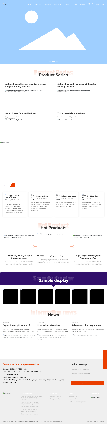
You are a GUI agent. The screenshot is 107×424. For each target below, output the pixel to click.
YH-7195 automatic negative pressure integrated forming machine (87, 256)
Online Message (95, 183)
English (102, 4)
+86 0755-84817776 (18, 372)
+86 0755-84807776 (33, 372)
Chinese (97, 4)
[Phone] (105, 351)
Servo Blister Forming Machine (20, 113)
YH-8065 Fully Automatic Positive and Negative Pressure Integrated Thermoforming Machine (53, 257)
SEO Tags (89, 421)
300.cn (102, 421)
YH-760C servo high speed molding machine (19, 255)
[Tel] (105, 355)
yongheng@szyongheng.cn (17, 377)
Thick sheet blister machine (71, 113)
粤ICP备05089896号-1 (45, 421)
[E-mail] (105, 359)
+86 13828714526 (15, 369)
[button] (50, 61)
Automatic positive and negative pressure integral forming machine (25, 85)
